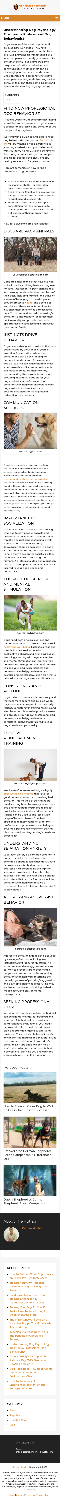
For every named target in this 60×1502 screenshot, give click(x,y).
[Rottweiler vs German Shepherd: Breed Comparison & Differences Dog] (30, 1132)
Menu (5, 17)
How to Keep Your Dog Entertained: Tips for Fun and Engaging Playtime (28, 1385)
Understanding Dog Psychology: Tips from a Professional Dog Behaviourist (30, 1348)
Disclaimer (30, 1495)
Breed (13, 1410)
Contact (20, 1495)
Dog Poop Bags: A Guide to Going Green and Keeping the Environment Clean (31, 1372)
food (30, 302)
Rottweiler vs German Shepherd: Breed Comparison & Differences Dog (27, 1155)
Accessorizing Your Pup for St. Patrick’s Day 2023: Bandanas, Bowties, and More (28, 1360)
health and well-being (17, 646)
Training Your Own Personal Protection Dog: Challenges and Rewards (29, 1286)
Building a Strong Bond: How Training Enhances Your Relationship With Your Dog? (28, 1299)
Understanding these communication (26, 478)
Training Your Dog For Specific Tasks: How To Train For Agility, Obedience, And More (29, 1311)
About (12, 1495)
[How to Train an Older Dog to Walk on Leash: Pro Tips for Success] (30, 1087)
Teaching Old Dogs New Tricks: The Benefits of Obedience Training (29, 1335)
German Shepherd (21, 1467)
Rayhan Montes (32, 1228)
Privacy (39, 1495)
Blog (12, 1424)
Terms (48, 1495)
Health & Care (18, 1420)
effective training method (19, 793)
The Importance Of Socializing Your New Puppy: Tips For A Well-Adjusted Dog (30, 1323)
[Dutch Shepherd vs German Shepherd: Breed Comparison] (30, 1180)
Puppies (15, 1415)
